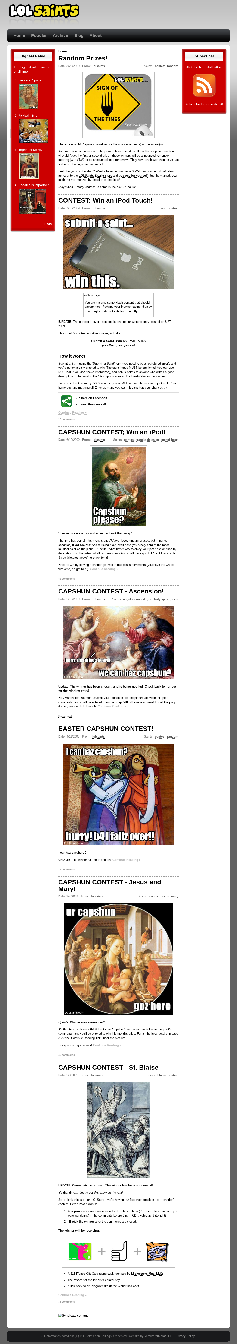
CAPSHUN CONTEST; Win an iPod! (112, 432)
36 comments (66, 1301)
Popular (39, 35)
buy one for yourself (133, 175)
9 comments (65, 716)
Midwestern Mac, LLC (146, 1273)
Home (19, 35)
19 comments (66, 869)
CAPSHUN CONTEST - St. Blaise (108, 1067)
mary (174, 896)
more (48, 223)
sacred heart (169, 439)
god (149, 599)
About (96, 35)
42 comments (66, 578)
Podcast (216, 104)
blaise (161, 1075)
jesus (174, 599)
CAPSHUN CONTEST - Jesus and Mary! (109, 885)
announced (144, 1185)
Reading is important (33, 185)
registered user (157, 363)
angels (128, 599)
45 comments (66, 1054)
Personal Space (29, 80)
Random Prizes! (83, 58)
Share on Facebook (93, 398)
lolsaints (99, 66)
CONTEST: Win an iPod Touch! (105, 200)
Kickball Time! (28, 115)
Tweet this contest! (92, 404)
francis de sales (147, 439)
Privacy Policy (185, 1336)
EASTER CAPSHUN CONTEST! (105, 728)
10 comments (66, 419)
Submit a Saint (103, 363)
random (172, 66)
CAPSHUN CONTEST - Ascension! (111, 591)
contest (160, 66)
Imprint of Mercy (30, 150)
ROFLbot (64, 372)
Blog (79, 35)
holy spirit (161, 599)
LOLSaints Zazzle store (95, 175)
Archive (60, 35)
